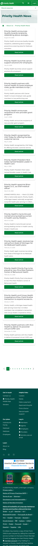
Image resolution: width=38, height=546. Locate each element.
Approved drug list (25, 405)
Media (21, 399)
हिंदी (16, 521)
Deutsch (26, 518)
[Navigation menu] (28, 3)
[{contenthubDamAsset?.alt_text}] (4, 454)
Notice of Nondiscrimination (13, 503)
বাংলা (24, 511)
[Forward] (33, 368)
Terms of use (7, 496)
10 (28, 369)
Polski (11, 524)
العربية (11, 511)
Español (6, 527)
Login (34, 3)
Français (18, 518)
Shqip (5, 511)
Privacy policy (8, 490)
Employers (6, 434)
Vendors (6, 404)
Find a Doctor (23, 408)
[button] (19, 8)
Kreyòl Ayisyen (8, 521)
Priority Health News (22, 25)
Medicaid (6, 428)
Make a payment (25, 402)
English (10, 518)
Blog (4, 449)
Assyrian (18, 511)
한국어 (5, 524)
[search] (23, 3)
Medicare (6, 431)
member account (11, 541)
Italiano (22, 521)
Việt (19, 527)
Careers (21, 396)
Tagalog (13, 527)
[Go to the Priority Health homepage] (7, 3)
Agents (23, 426)
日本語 (28, 521)
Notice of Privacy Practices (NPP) (14, 493)
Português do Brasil (25, 514)
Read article (19, 52)
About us (6, 446)
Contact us (7, 396)
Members (24, 422)
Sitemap (17, 496)
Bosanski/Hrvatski (9, 514)
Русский (18, 524)
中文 (4, 518)
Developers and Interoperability (14, 499)
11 (30, 369)
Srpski (25, 524)
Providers (24, 432)
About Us (9, 25)
